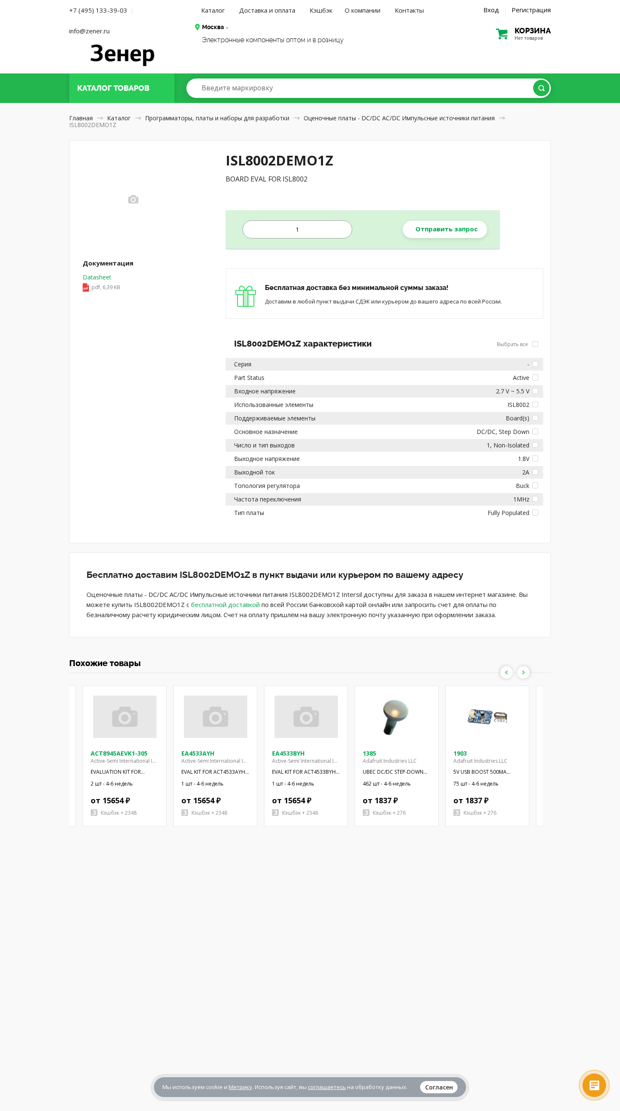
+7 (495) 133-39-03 (98, 10)
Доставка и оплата (267, 10)
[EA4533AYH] (215, 717)
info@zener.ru (89, 31)
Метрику (240, 1087)
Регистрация (531, 9)
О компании (362, 10)
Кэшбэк (321, 10)
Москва (213, 27)
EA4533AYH (197, 753)
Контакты (409, 10)
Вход (491, 9)
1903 (460, 753)
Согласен (439, 1087)
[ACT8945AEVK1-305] (124, 717)
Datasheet (101, 282)
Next (523, 672)
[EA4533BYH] (306, 717)
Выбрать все (513, 344)
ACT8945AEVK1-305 (119, 753)
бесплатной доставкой (225, 604)
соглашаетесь (327, 1087)
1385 (369, 753)
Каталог (213, 10)
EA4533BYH (288, 753)
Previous (506, 672)
